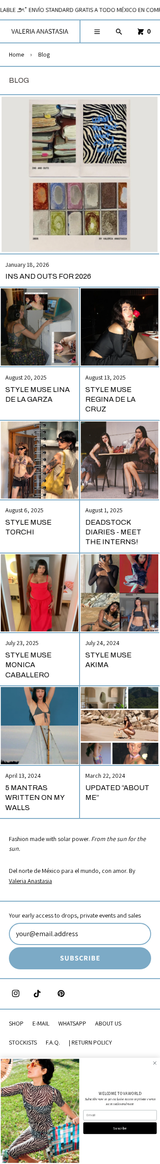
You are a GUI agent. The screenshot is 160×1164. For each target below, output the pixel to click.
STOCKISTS (23, 1042)
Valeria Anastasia (30, 881)
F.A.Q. (53, 1042)
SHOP (16, 1023)
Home (16, 54)
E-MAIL (40, 1023)
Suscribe (120, 1128)
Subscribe (80, 958)
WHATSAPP (72, 1023)
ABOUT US (108, 1023)
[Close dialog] (154, 1063)
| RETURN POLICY (90, 1042)
